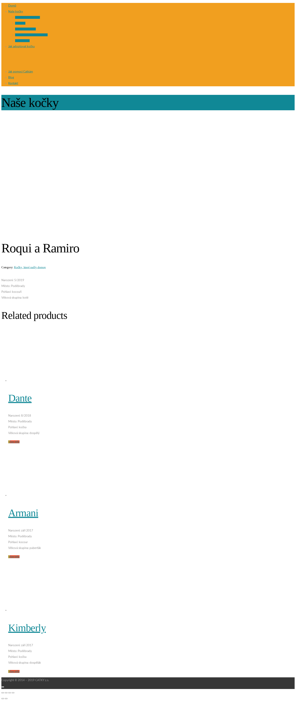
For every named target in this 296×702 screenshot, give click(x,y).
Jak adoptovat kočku (21, 46)
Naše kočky (15, 11)
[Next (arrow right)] (6, 698)
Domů (12, 5)
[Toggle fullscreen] (9, 692)
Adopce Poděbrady (27, 17)
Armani (23, 513)
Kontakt (13, 83)
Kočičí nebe (22, 40)
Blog (11, 77)
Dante (20, 398)
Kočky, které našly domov (31, 34)
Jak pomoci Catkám (20, 71)
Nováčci (20, 23)
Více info (14, 441)
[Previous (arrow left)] (2, 698)
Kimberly (27, 628)
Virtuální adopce (25, 29)
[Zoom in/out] (13, 692)
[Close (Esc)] (2, 692)
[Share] (6, 692)
